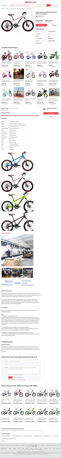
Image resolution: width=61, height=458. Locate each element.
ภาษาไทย (24, 449)
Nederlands (58, 448)
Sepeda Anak (28, 8)
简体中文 (10, 448)
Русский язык (45, 448)
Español (27, 448)
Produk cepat (43, 445)
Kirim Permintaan (41, 25)
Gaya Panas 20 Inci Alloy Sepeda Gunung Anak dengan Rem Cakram (29, 419)
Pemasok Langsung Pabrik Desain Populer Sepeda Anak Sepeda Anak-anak (18, 99)
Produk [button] (12, 5)
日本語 (19, 448)
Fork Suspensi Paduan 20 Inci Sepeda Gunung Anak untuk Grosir (42, 419)
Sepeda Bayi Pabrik (37, 435)
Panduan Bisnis (28, 446)
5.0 (47, 109)
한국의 (50, 448)
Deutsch (31, 448)
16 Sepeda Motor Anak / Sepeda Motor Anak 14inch (54, 62)
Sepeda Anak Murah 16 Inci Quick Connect (42, 99)
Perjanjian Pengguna (15, 445)
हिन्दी (21, 449)
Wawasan (59, 445)
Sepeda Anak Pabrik (28, 435)
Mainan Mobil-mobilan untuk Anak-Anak (17, 8)
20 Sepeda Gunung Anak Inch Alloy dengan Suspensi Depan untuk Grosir (54, 401)
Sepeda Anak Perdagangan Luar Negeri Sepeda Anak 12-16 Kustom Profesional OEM (42, 81)
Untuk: (6, 364)
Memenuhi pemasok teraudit (51, 445)
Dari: (7, 361)
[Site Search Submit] (49, 5)
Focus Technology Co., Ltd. (27, 451)
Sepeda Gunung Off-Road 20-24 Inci (30, 99)
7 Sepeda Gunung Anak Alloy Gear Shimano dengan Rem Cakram (18, 419)
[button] (2, 2)
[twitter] (35, 446)
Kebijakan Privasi (23, 445)
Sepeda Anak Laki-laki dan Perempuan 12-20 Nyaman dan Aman (42, 62)
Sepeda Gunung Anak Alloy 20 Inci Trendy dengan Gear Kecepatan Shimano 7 (30, 401)
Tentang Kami (2, 445)
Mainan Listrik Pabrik (6, 435)
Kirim (10, 377)
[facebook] (33, 446)
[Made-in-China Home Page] (31, 2)
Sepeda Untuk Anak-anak (17, 435)
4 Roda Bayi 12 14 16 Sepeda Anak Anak (29, 81)
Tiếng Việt (33, 449)
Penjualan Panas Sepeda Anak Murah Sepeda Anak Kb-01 (6, 62)
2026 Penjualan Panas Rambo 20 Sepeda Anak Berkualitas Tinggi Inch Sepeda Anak (53, 99)
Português (36, 448)
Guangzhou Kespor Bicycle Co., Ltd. (41, 15)
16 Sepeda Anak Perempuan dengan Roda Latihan (18, 81)
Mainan (7, 8)
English (6, 448)
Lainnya (2, 440)
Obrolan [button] (55, 25)
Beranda (2, 8)
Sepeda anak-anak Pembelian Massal (9, 438)
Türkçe (29, 449)
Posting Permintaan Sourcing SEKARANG (16, 379)
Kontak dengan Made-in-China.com (33, 445)
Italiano (40, 448)
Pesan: (6, 367)
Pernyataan (8, 445)
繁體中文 (14, 448)
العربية (54, 448)
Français (23, 448)
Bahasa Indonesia (39, 449)
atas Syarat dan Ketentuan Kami (42, 453)
